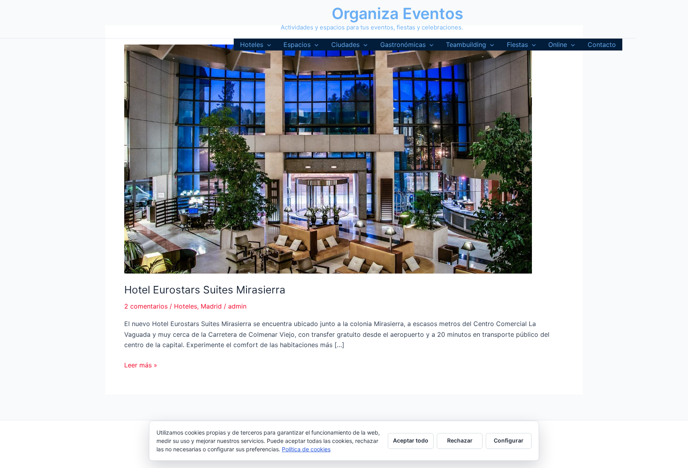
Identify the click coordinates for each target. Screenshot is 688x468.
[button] (267, 44)
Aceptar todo (410, 440)
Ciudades (345, 45)
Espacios (297, 45)
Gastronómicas (403, 45)
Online (557, 45)
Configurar (509, 440)
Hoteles (251, 45)
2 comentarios (146, 306)
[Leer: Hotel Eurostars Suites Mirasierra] (328, 158)
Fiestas (517, 45)
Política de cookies (306, 449)
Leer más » (140, 365)
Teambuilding (466, 45)
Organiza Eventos (397, 13)
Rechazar (460, 440)
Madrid (211, 306)
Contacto (602, 45)
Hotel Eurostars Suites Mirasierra (204, 290)
